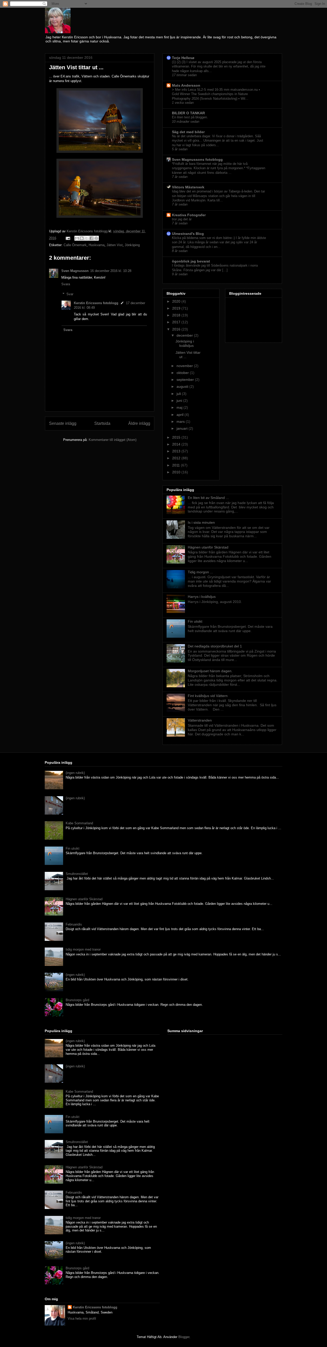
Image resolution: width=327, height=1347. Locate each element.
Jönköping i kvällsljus (185, 343)
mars (181, 421)
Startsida (102, 423)
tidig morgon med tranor (83, 949)
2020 (176, 301)
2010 (176, 472)
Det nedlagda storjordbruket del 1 (215, 646)
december (185, 335)
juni (180, 400)
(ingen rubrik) (75, 773)
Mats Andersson (186, 85)
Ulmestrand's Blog (188, 234)
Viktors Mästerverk (188, 187)
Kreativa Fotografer (189, 215)
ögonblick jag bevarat (191, 261)
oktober (183, 373)
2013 (176, 451)
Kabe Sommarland (79, 823)
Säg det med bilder (188, 132)
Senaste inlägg (62, 423)
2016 (176, 329)
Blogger (183, 1337)
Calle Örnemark (75, 245)
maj (180, 407)
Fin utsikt (195, 621)
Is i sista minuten (201, 522)
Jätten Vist (115, 245)
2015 (176, 437)
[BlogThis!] (81, 238)
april (180, 415)
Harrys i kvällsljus (202, 597)
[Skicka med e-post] (76, 238)
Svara (65, 284)
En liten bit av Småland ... (208, 498)
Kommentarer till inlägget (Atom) (112, 440)
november (185, 366)
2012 (176, 458)
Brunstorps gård (77, 1000)
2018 (176, 315)
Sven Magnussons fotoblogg (197, 159)
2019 (176, 308)
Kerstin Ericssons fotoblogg (96, 303)
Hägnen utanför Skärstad (208, 547)
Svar (69, 294)
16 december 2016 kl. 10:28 (110, 271)
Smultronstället (77, 874)
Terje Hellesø (183, 58)
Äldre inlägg (139, 423)
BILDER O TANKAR (188, 113)
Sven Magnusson (75, 271)
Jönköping (132, 245)
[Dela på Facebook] (91, 238)
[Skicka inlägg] (67, 238)
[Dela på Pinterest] (96, 238)
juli (179, 394)
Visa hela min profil (82, 1318)
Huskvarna (96, 245)
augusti (183, 386)
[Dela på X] (86, 238)
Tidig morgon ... (200, 572)
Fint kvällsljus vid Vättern (208, 696)
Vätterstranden (200, 720)
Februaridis (74, 924)
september (186, 380)
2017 (176, 322)
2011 (176, 465)
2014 (176, 444)
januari (183, 428)
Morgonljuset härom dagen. (210, 671)
